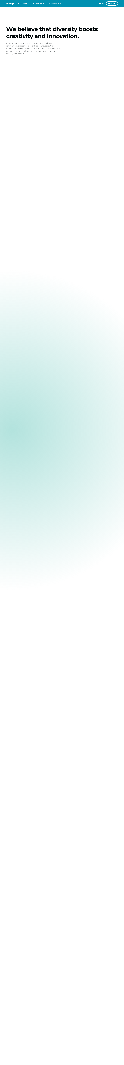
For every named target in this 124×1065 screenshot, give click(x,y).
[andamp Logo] (10, 3)
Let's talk (112, 3)
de (103, 3)
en (100, 3)
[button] (23, 3)
